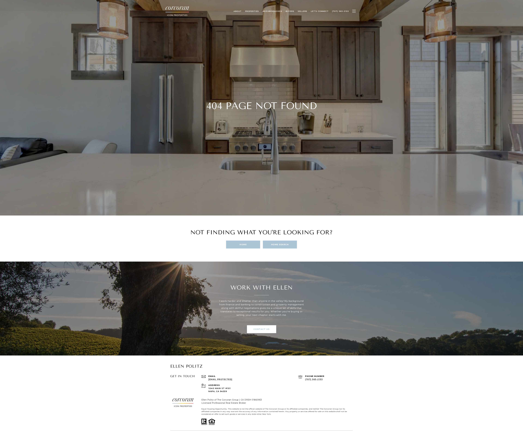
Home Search (280, 244)
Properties (252, 11)
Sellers (302, 11)
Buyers (290, 11)
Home (243, 244)
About (238, 11)
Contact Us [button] (261, 329)
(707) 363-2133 (314, 379)
